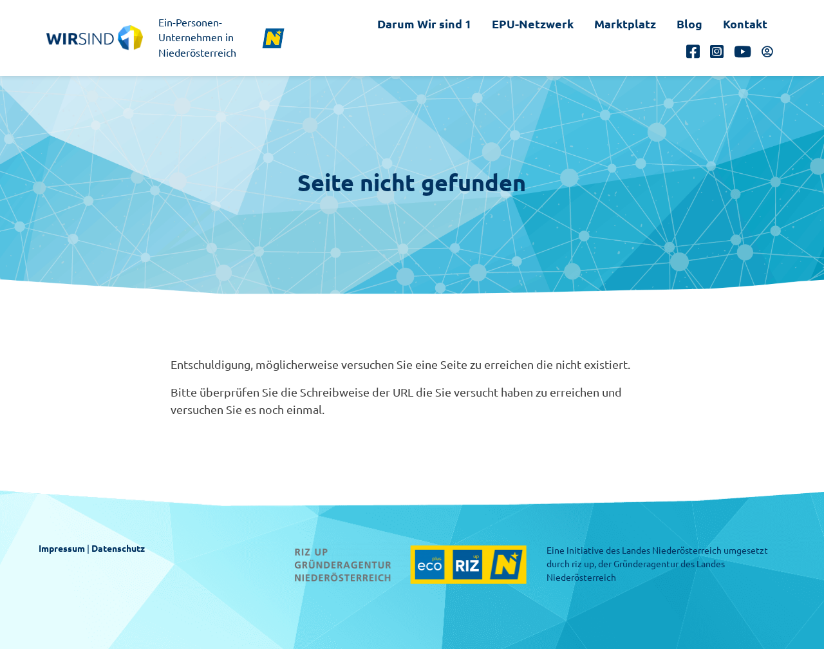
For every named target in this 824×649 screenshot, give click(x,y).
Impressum (62, 548)
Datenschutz (118, 548)
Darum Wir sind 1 (424, 23)
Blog (689, 23)
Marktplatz (625, 23)
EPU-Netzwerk (533, 23)
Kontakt (745, 23)
